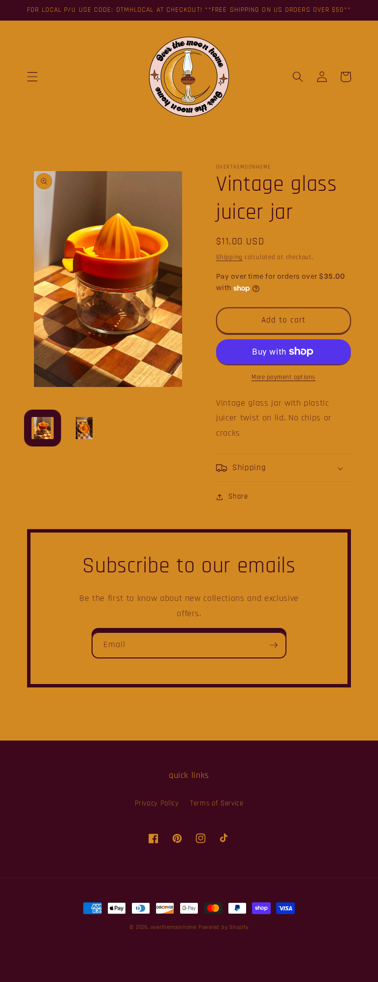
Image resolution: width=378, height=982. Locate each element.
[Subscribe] (273, 645)
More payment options (283, 377)
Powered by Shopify (223, 927)
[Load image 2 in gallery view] (84, 428)
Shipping (229, 257)
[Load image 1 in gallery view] (43, 428)
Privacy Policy (157, 803)
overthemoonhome (173, 927)
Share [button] (238, 496)
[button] (32, 77)
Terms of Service (217, 803)
